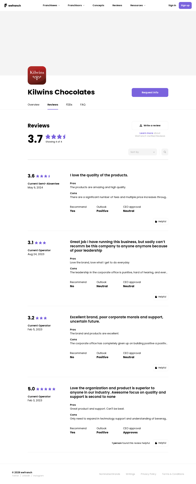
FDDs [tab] (69, 104)
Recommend (78, 207)
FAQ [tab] (82, 104)
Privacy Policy (148, 474)
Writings (130, 474)
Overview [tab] (33, 104)
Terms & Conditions (173, 474)
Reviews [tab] (52, 104)
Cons (73, 193)
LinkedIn (26, 475)
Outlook (101, 207)
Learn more (146, 133)
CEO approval (132, 207)
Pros (73, 183)
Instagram (38, 475)
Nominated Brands (109, 474)
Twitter (15, 475)
